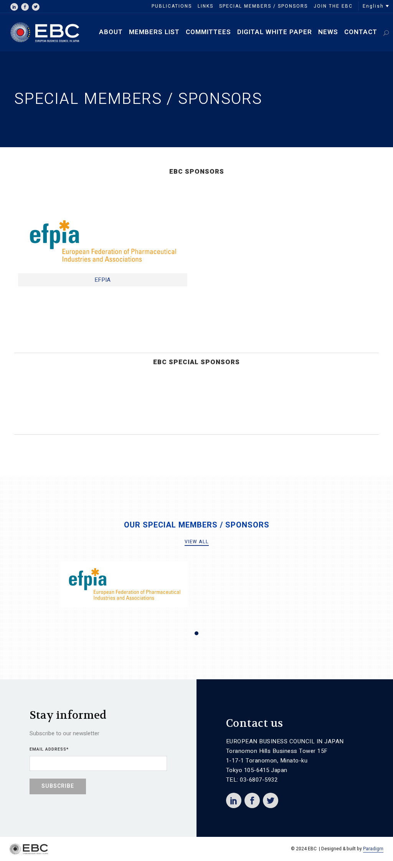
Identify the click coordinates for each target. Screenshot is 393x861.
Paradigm (373, 848)
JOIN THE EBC (333, 6)
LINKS (205, 6)
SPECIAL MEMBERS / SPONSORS (263, 6)
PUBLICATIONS (172, 6)
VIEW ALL (197, 541)
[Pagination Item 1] (196, 633)
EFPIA (102, 280)
